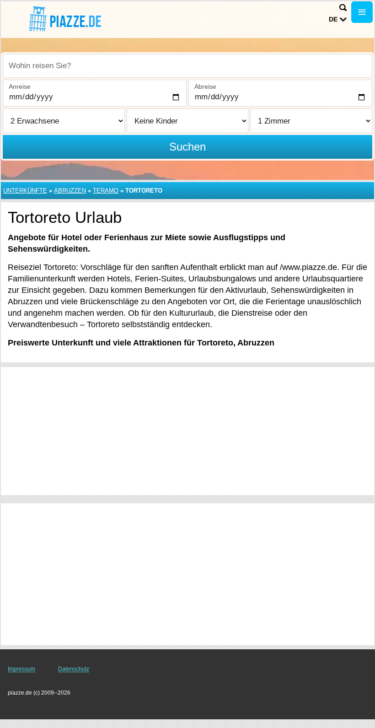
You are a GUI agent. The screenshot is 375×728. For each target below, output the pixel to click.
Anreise (20, 86)
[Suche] (343, 7)
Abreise (205, 86)
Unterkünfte (25, 190)
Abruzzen (70, 190)
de (333, 19)
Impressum (21, 669)
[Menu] (362, 12)
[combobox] (187, 65)
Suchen (187, 146)
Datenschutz (73, 669)
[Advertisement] (187, 431)
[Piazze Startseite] (64, 18)
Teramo (105, 190)
